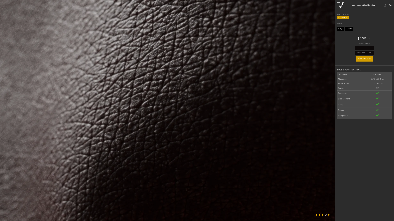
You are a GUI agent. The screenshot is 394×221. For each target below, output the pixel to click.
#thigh (340, 28)
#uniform (349, 28)
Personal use (364, 48)
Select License (364, 43)
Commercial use (364, 53)
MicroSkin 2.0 (343, 17)
